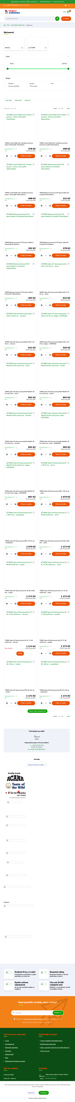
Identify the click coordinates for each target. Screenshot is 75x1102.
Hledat (57, 18)
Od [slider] (8, 69)
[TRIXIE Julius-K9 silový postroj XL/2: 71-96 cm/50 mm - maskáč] (54, 625)
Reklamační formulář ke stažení (15, 1061)
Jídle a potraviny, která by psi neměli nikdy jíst (54, 1048)
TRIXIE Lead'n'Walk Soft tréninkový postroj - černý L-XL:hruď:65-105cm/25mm (19, 194)
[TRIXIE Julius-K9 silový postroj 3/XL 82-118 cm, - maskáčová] (54, 674)
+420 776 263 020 (12, 5)
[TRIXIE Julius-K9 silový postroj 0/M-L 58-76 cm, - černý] (54, 475)
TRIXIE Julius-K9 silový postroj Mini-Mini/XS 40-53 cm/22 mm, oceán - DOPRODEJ (54, 442)
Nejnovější (9, 100)
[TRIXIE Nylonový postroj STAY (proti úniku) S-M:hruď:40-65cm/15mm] (20, 227)
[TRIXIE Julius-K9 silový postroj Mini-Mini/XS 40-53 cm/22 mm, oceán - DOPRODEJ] (54, 426)
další (68, 108)
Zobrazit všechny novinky (36, 765)
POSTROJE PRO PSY (17, 25)
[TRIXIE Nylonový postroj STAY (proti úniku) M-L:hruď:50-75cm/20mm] (54, 227)
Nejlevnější (18, 100)
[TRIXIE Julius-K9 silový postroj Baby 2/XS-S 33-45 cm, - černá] (54, 276)
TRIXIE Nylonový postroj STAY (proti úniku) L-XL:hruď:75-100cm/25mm (19, 293)
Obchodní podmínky (11, 1048)
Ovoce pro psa (44, 1051)
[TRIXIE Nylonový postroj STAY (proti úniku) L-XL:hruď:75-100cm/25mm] (20, 276)
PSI (8, 25)
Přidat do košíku (26, 156)
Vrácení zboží (9, 1054)
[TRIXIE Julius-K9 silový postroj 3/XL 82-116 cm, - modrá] (20, 674)
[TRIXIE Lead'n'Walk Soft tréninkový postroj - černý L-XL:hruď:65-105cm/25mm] (20, 177)
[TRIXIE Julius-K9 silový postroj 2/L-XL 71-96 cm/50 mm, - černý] (54, 575)
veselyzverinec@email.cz (37, 749)
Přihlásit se (58, 1013)
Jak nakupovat (9, 1044)
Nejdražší (27, 100)
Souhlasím (43, 1093)
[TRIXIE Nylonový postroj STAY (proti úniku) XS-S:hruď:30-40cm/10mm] (54, 177)
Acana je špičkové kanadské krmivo (51, 1041)
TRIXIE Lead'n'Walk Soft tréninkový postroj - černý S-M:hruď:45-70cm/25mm (19, 144)
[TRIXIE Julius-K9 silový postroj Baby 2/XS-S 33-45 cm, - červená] (20, 326)
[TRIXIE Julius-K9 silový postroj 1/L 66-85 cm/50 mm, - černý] (54, 525)
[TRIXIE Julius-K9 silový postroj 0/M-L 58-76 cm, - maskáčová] (20, 525)
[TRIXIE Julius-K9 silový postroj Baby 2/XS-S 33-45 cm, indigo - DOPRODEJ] (54, 326)
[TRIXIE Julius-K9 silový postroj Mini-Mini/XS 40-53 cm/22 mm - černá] (20, 376)
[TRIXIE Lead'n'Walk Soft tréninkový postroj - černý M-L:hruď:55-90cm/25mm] (54, 127)
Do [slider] (68, 69)
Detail (20, 653)
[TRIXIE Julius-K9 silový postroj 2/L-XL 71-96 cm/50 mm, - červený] (20, 625)
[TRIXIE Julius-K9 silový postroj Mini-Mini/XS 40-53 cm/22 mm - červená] (20, 426)
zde (45, 1098)
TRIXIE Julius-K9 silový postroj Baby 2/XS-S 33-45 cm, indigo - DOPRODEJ (54, 343)
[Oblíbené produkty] (65, 5)
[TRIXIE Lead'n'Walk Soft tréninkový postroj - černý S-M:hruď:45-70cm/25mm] (20, 127)
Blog (6, 1058)
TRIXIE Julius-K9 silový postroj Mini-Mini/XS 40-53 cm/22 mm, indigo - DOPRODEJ (20, 492)
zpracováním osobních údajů (33, 1019)
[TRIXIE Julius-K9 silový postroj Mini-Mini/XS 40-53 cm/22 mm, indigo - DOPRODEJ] (20, 475)
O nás (7, 1041)
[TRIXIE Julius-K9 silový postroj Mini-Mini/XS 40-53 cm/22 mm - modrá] (54, 376)
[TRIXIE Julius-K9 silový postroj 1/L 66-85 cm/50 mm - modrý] (20, 575)
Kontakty (8, 1051)
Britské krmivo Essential (48, 1044)
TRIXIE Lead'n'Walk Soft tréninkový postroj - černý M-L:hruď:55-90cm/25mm (53, 144)
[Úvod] (13, 12)
